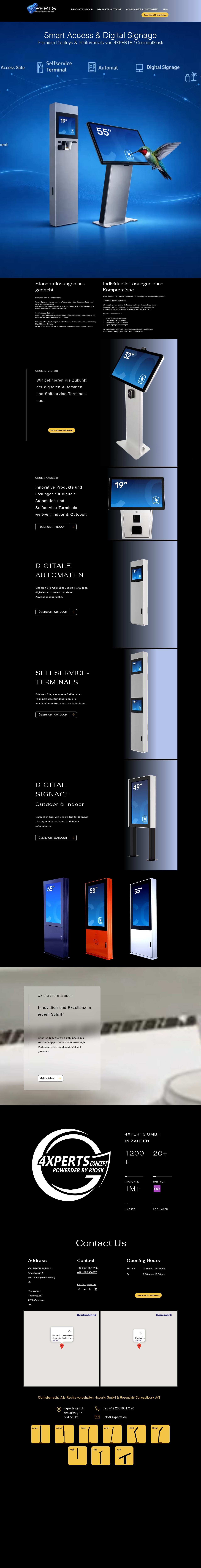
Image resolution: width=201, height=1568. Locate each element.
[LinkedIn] (90, 1289)
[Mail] (97, 1417)
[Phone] (97, 1408)
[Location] (59, 1409)
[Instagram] (96, 1289)
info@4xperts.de (115, 1417)
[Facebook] (79, 1289)
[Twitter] (84, 1289)
